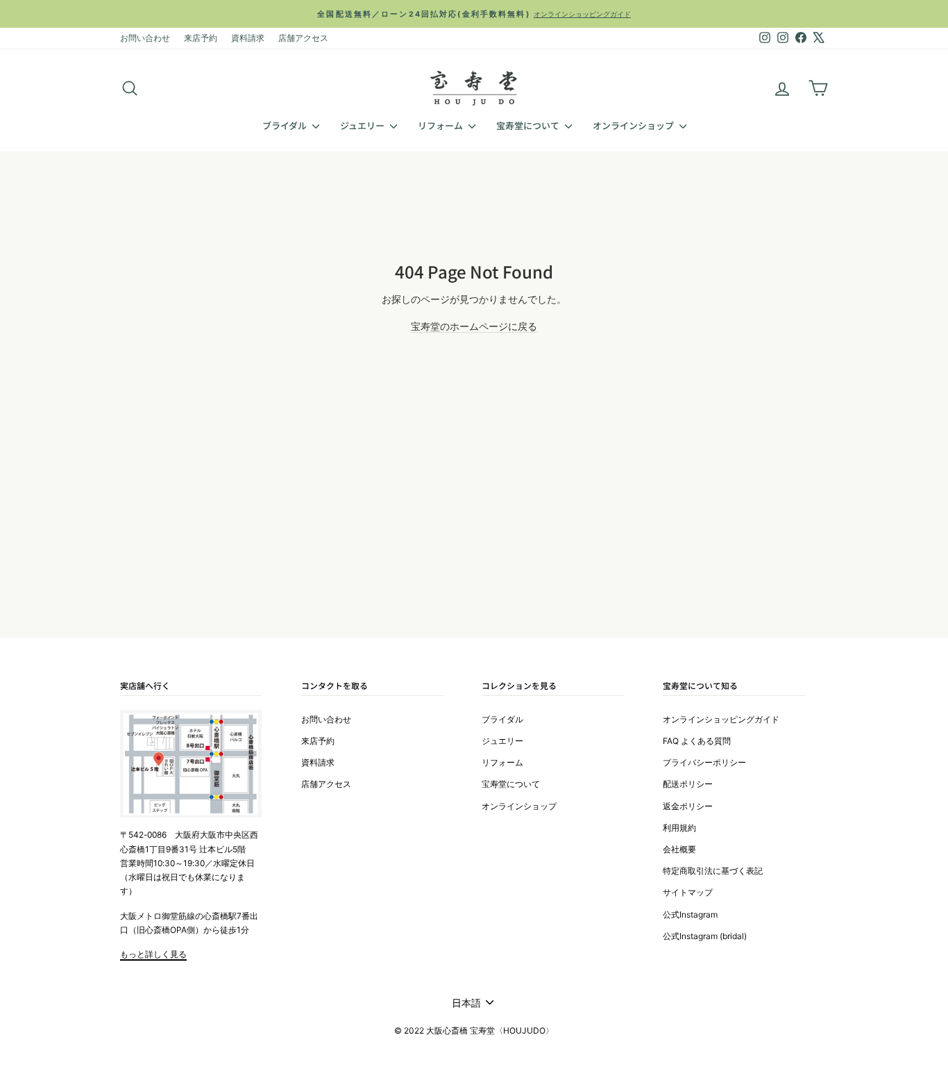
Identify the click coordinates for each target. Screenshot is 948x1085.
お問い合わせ (145, 38)
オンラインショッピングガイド (721, 719)
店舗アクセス (303, 38)
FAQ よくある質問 (697, 741)
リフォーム (441, 125)
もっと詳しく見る (153, 954)
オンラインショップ (634, 125)
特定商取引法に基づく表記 (713, 870)
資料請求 (247, 38)
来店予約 (200, 38)
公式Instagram (690, 914)
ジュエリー (363, 125)
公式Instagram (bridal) (705, 936)
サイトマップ (688, 892)
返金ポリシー (688, 806)
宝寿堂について (528, 125)
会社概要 (679, 849)
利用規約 (679, 827)
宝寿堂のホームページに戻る (474, 326)
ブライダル (285, 125)
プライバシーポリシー (704, 762)
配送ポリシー (688, 784)
